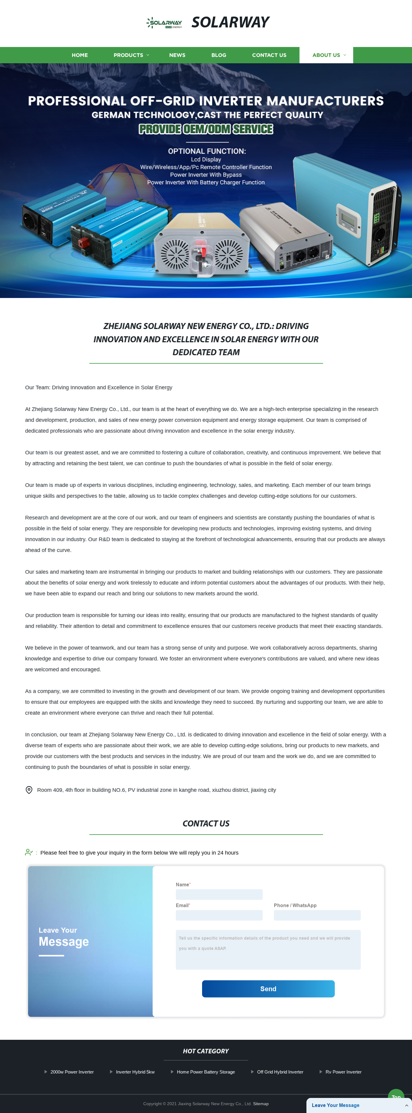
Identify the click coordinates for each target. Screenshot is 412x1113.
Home (80, 55)
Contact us (269, 55)
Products (128, 55)
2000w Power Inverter (71, 1071)
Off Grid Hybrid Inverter (280, 1071)
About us (326, 55)
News (177, 55)
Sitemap (261, 1103)
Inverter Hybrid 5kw (135, 1071)
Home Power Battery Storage (206, 1071)
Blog (218, 55)
